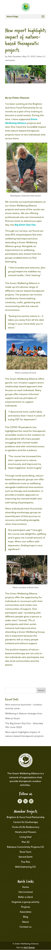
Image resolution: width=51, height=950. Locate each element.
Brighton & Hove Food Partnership (25, 817)
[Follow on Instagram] (31, 801)
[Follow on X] (25, 801)
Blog (25, 916)
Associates (25, 911)
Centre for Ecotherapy (25, 822)
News (39, 56)
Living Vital (25, 836)
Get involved (26, 891)
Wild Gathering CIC (25, 866)
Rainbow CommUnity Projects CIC (25, 846)
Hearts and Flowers (25, 832)
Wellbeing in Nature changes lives (23, 713)
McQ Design (29, 947)
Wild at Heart (12, 718)
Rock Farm (25, 851)
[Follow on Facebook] (20, 801)
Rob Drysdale (14, 56)
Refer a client (25, 897)
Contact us (25, 926)
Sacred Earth (26, 856)
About (25, 921)
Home (25, 887)
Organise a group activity (25, 901)
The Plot (25, 861)
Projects (25, 906)
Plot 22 (25, 842)
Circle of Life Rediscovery (25, 827)
